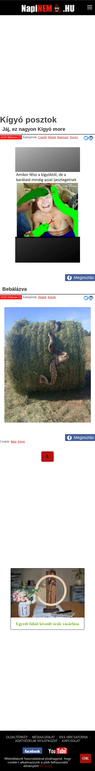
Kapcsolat (71, 741)
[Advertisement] (47, 67)
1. (47, 456)
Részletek (46, 766)
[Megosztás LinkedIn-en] (91, 138)
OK (85, 758)
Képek (52, 137)
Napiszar (62, 137)
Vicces (74, 137)
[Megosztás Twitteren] (86, 138)
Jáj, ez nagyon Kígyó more (33, 129)
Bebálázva (14, 289)
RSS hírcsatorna (73, 737)
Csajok (42, 137)
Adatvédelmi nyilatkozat (36, 741)
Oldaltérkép (17, 737)
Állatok (42, 297)
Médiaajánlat (43, 737)
